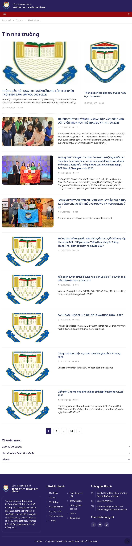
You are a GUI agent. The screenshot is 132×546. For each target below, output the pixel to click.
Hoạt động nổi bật (76, 495)
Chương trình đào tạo (76, 507)
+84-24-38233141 (105, 501)
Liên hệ (73, 513)
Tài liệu (52, 520)
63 (71, 431)
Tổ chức (6, 459)
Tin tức (19, 20)
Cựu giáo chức (56, 506)
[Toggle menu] (4, 14)
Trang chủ (6, 20)
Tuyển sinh (75, 518)
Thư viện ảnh (76, 500)
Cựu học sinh (55, 511)
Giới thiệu (53, 493)
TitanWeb (92, 541)
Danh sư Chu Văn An (12, 446)
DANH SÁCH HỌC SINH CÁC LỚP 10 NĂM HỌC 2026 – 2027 (90, 315)
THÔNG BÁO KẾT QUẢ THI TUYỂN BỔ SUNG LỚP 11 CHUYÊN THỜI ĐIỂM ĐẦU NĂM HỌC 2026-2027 (38, 92)
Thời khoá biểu (56, 516)
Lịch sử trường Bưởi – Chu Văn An (18, 453)
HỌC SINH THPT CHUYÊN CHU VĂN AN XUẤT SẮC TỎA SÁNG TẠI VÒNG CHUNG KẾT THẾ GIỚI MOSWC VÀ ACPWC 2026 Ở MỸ (92, 204)
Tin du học (54, 502)
